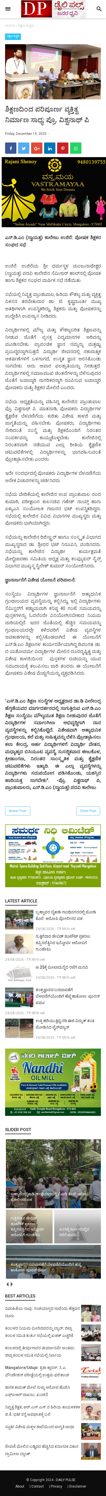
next (11, 1284)
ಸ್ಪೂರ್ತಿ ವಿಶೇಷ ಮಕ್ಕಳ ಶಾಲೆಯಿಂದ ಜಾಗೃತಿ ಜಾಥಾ (39, 1426)
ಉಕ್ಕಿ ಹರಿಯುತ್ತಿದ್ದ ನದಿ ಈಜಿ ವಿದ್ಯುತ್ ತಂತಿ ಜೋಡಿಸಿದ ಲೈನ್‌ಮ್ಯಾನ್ (65, 1023)
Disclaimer (77, 1486)
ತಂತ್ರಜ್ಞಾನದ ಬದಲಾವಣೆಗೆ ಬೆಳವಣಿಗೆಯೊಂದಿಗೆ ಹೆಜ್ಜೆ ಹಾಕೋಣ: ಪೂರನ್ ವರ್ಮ (68, 996)
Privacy (56, 1486)
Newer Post (18, 811)
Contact (37, 1486)
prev (7, 1284)
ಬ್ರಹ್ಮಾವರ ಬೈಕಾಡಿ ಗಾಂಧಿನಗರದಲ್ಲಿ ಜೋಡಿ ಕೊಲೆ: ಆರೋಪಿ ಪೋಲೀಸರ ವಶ (66, 915)
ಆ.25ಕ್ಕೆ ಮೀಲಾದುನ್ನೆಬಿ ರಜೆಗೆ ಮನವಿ (62, 967)
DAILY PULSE (65, 1480)
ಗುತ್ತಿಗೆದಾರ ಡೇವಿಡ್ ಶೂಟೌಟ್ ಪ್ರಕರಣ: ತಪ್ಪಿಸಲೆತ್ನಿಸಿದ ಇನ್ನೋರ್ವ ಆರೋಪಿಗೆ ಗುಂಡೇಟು (63, 942)
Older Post (88, 811)
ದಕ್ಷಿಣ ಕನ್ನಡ (13, 35)
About (19, 1486)
